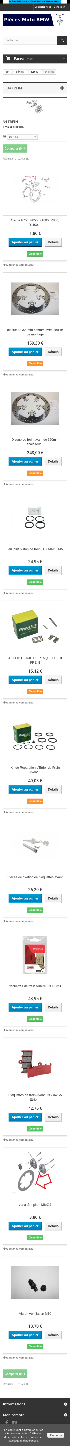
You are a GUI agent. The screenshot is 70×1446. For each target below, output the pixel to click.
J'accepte (55, 1435)
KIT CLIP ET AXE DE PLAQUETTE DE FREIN (35, 660)
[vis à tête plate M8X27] (35, 1173)
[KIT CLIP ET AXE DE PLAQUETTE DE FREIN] (35, 627)
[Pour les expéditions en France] (35, 2)
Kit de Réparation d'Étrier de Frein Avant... (35, 770)
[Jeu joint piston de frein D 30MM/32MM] (35, 518)
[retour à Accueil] (7, 72)
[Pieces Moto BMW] (35, 20)
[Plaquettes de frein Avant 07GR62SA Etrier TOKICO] (35, 1063)
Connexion (59, 7)
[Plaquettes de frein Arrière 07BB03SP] (35, 955)
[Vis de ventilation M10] (35, 1282)
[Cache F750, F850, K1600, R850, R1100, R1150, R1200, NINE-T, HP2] (35, 189)
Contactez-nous (43, 7)
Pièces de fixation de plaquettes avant (35, 877)
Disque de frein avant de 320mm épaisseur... (35, 442)
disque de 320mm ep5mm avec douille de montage (35, 332)
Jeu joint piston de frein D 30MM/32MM (35, 549)
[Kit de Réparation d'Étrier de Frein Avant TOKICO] (35, 736)
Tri (4, 136)
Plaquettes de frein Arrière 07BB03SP (35, 986)
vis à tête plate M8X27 (35, 1205)
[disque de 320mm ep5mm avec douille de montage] (35, 298)
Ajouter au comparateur (20, 264)
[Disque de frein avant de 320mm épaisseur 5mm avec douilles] (35, 408)
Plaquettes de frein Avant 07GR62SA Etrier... (35, 1097)
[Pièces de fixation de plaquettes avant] (35, 846)
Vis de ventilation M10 (35, 1314)
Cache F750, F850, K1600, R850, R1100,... (35, 222)
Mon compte (13, 1414)
